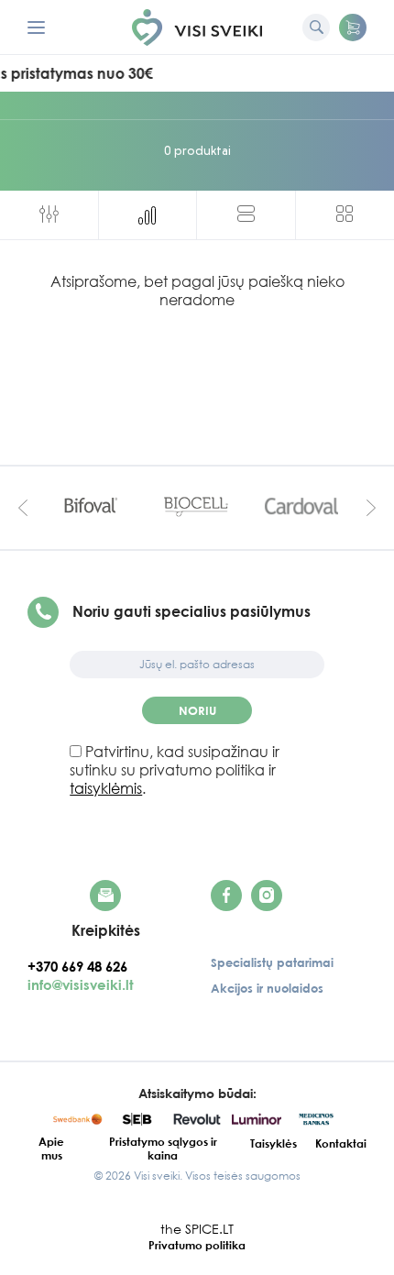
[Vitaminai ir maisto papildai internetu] (197, 27)
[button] (353, 27)
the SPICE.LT (197, 1229)
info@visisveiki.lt (80, 984)
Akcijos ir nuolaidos (267, 988)
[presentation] (22, 507)
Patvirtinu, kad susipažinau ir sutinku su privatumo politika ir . (174, 769)
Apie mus (51, 1148)
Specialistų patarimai (272, 962)
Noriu (197, 710)
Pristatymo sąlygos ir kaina (163, 1148)
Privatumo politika (197, 1245)
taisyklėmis (106, 788)
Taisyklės (273, 1143)
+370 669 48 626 (82, 966)
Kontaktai (341, 1143)
